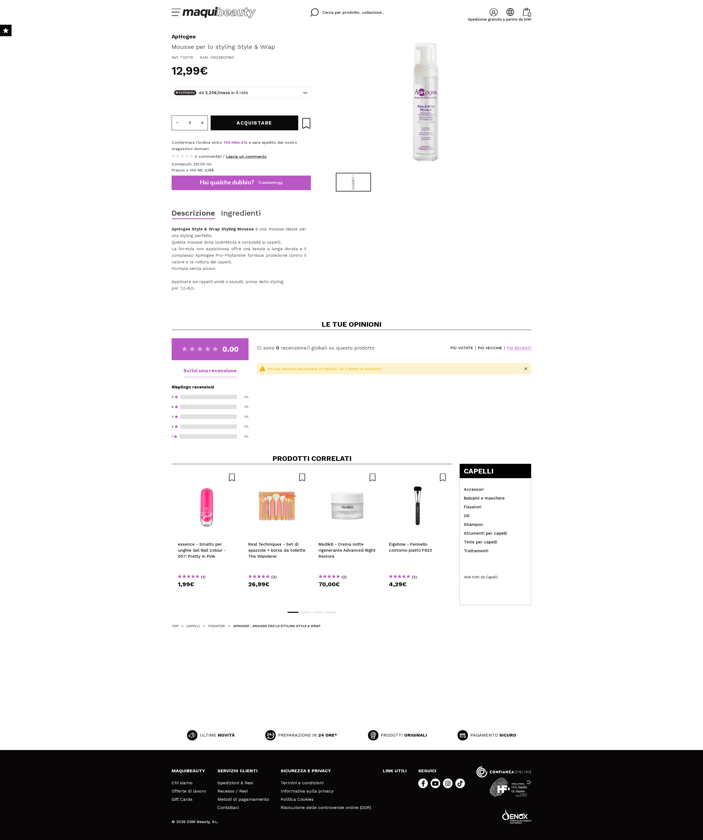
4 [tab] (330, 612)
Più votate (461, 348)
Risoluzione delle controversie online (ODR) (326, 807)
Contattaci (228, 807)
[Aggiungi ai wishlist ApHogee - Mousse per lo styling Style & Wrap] (306, 123)
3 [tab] (318, 612)
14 (226, 142)
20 (243, 142)
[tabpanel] (426, 101)
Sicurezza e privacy (306, 770)
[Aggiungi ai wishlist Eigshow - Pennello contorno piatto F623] (418, 477)
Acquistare (206, 594)
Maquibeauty (188, 770)
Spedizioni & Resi (235, 783)
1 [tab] (293, 612)
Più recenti (519, 348)
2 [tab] (305, 612)
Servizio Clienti (237, 770)
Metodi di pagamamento (243, 799)
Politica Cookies (297, 799)
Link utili (395, 770)
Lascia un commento (246, 156)
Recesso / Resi (232, 791)
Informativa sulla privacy (307, 791)
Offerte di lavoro (189, 791)
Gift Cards (182, 799)
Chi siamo (182, 783)
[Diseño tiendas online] (516, 816)
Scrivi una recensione (210, 370)
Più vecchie (490, 348)
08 (233, 142)
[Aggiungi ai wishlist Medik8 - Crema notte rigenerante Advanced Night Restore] (347, 477)
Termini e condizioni (302, 783)
